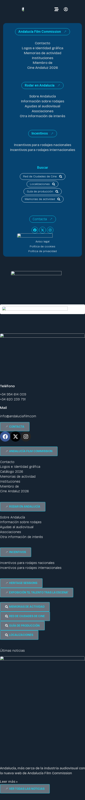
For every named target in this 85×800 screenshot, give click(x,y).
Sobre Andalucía (42, 96)
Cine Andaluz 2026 (42, 67)
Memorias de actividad (42, 53)
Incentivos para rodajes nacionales (42, 145)
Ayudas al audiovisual (42, 106)
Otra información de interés (42, 116)
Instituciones (42, 58)
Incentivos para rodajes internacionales (42, 150)
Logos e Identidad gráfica (42, 48)
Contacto (42, 43)
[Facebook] (35, 230)
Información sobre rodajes (42, 101)
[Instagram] (50, 230)
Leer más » (9, 781)
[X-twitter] (42, 230)
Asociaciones (42, 111)
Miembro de (42, 63)
